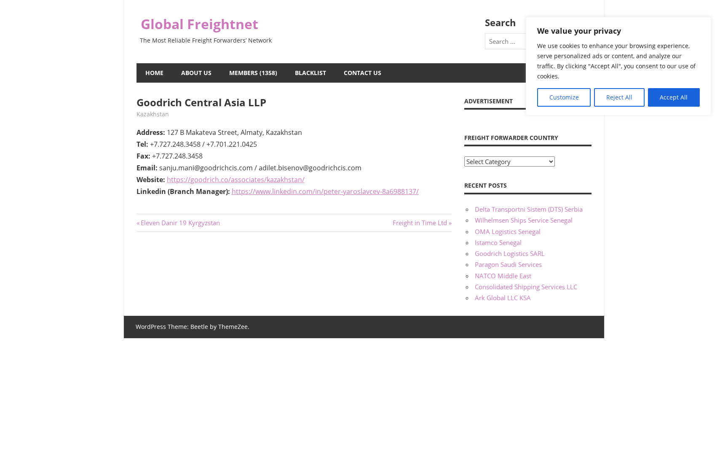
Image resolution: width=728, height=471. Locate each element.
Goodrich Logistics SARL (510, 253)
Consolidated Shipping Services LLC (526, 287)
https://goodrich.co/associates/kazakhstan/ (236, 179)
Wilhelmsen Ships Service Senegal (524, 220)
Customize (564, 97)
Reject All (619, 97)
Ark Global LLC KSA (503, 297)
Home (154, 73)
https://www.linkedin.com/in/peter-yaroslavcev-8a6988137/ (325, 191)
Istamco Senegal (498, 242)
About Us (196, 73)
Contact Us (362, 73)
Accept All (674, 97)
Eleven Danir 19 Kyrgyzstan (180, 222)
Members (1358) (253, 73)
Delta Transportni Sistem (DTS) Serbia (529, 209)
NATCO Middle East (503, 276)
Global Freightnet (199, 24)
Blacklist (310, 73)
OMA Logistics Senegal (508, 231)
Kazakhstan (152, 114)
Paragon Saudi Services (508, 264)
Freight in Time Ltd (420, 222)
